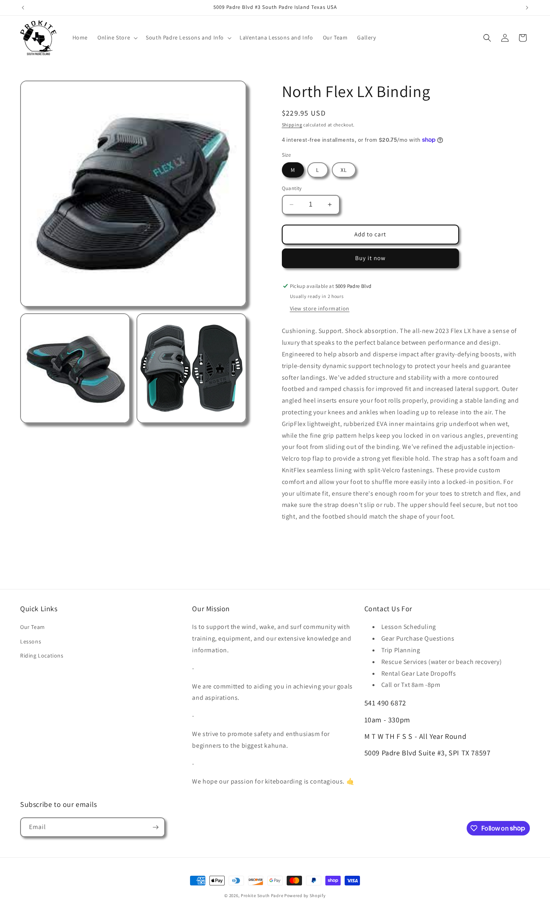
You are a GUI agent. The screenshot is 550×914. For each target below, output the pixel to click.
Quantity (292, 188)
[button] (117, 37)
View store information (319, 308)
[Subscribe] (155, 827)
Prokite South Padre (262, 895)
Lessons (30, 641)
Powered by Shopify (305, 895)
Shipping (292, 125)
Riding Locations (42, 655)
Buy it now (370, 258)
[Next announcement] (527, 7)
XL (344, 170)
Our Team (32, 627)
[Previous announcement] (23, 7)
